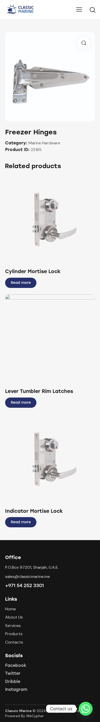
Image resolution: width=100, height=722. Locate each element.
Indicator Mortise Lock (34, 511)
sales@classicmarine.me (27, 576)
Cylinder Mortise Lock (33, 271)
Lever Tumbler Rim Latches (39, 391)
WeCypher (35, 716)
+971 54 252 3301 (24, 585)
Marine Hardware (44, 143)
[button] (43, 219)
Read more (21, 283)
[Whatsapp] (86, 709)
